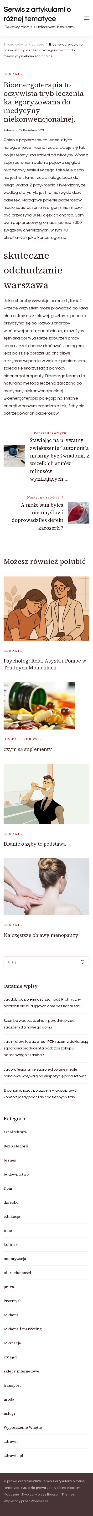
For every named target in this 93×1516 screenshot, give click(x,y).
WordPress (39, 1501)
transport (12, 1385)
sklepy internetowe (21, 1371)
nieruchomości (17, 1272)
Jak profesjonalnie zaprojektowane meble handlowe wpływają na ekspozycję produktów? (45, 1073)
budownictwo (16, 1174)
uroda (10, 739)
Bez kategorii (16, 1146)
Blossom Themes (61, 1494)
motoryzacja (15, 1258)
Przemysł (12, 1300)
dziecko (11, 1202)
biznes (10, 1160)
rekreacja (12, 1343)
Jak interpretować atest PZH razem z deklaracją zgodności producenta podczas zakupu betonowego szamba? (46, 1048)
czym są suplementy (28, 749)
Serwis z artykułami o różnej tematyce (37, 14)
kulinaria (12, 1244)
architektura (15, 1132)
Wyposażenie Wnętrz (23, 1427)
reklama (11, 1314)
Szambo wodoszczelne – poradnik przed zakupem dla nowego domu (39, 1024)
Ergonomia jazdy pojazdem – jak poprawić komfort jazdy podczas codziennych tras (40, 1094)
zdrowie (13, 74)
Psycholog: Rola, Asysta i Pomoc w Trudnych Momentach (45, 664)
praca (9, 1286)
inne (8, 1230)
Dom (8, 1188)
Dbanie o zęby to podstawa (35, 843)
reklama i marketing (23, 1328)
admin (9, 130)
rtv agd (10, 1357)
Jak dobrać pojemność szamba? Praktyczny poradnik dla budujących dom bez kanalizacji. (43, 1002)
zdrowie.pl (13, 1455)
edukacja (12, 1216)
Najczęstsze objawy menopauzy (41, 935)
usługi (9, 1413)
